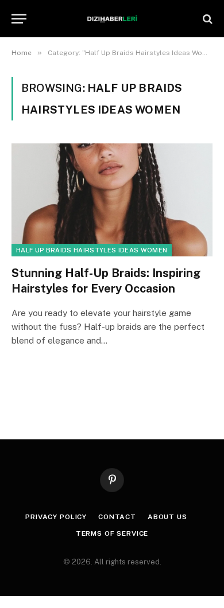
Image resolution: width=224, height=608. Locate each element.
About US (167, 517)
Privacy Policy (56, 517)
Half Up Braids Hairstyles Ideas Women (91, 250)
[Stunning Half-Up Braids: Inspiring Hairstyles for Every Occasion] (112, 199)
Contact (117, 517)
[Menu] (18, 19)
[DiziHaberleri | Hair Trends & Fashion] (112, 18)
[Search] (206, 19)
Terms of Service (112, 533)
